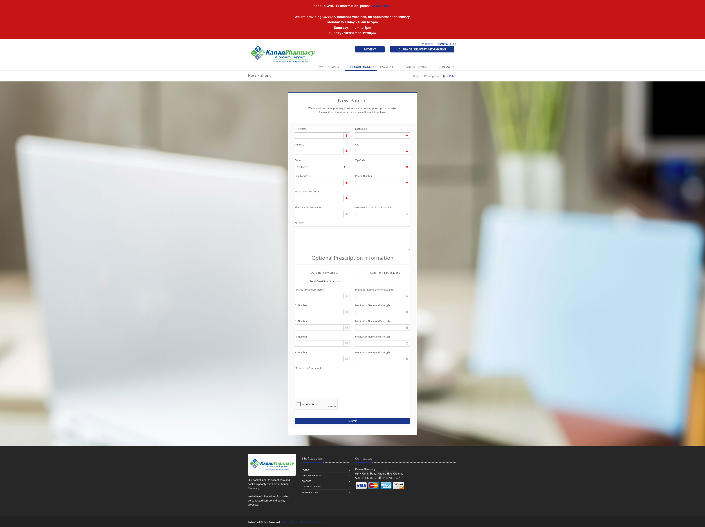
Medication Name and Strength (372, 305)
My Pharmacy (329, 67)
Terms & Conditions (312, 522)
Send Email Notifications (325, 281)
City (357, 144)
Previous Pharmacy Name (309, 289)
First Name (301, 128)
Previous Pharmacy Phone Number (374, 289)
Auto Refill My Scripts (324, 272)
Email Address (303, 176)
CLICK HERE (381, 5)
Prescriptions (359, 67)
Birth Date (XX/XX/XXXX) (308, 191)
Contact (445, 67)
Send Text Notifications (385, 272)
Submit (352, 421)
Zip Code (360, 160)
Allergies (299, 223)
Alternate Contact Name (308, 207)
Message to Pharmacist (308, 368)
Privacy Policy (310, 492)
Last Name (361, 128)
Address (299, 144)
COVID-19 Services (415, 67)
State (298, 160)
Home (416, 76)
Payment (386, 67)
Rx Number (301, 305)
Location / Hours (446, 43)
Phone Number (363, 176)
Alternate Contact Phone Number (373, 207)
